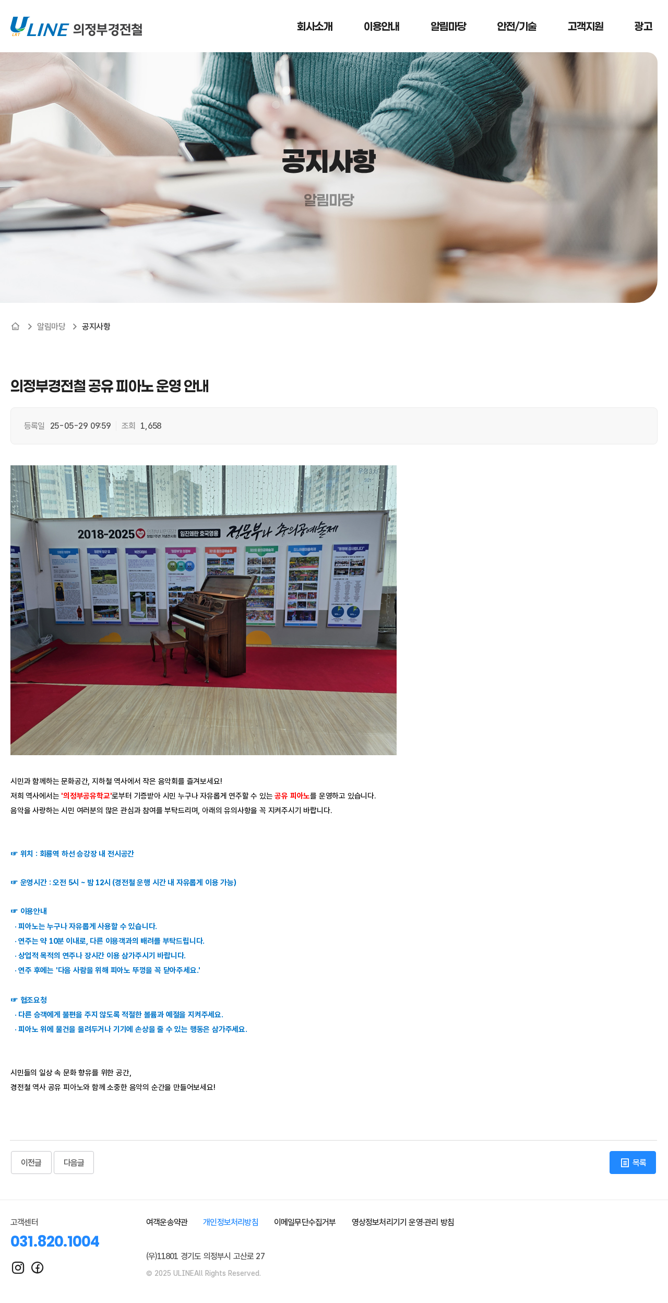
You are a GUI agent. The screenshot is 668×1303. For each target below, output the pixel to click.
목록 (638, 1163)
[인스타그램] (18, 1268)
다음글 (74, 1163)
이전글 (31, 1163)
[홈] (15, 326)
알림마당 (51, 327)
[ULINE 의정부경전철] (76, 26)
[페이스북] (37, 1268)
